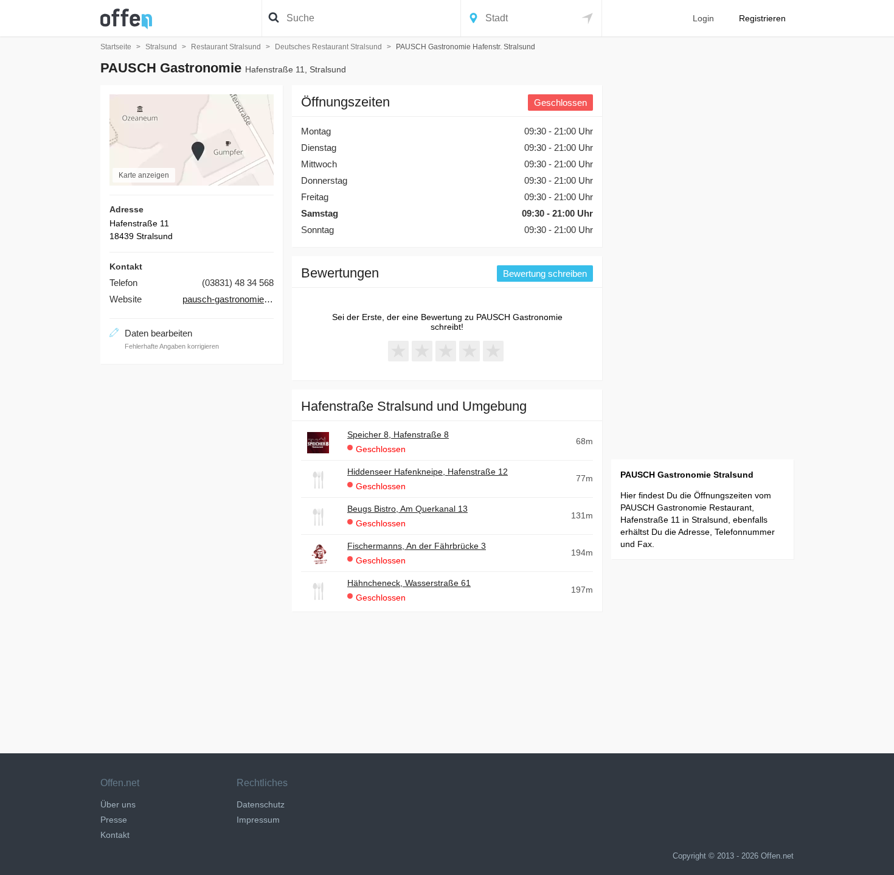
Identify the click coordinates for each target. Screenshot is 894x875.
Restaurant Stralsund (226, 47)
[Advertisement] (191, 555)
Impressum (258, 819)
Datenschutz (261, 804)
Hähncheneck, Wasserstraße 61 (409, 583)
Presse (113, 819)
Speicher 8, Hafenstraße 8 (398, 434)
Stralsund (161, 47)
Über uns (118, 804)
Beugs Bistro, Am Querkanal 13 (407, 509)
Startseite (115, 47)
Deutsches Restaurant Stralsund (328, 47)
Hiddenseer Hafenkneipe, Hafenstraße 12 (427, 471)
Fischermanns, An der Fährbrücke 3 (416, 546)
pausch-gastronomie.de (228, 299)
